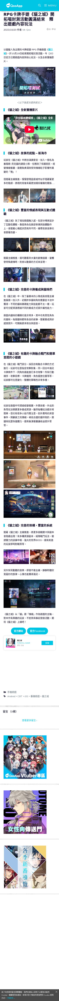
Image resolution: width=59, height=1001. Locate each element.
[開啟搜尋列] (40, 5)
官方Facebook (37, 630)
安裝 (47, 643)
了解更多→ (11, 998)
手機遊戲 (11, 692)
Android (11, 696)
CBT (20, 696)
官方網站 (18, 630)
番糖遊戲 (35, 696)
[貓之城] (29, 643)
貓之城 (45, 696)
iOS (26, 696)
